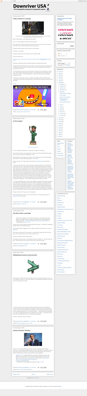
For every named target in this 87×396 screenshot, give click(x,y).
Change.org (59, 204)
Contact (59, 151)
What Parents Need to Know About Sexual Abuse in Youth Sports (70, 176)
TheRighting (59, 263)
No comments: (33, 109)
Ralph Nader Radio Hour (62, 242)
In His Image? (18, 121)
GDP (17, 323)
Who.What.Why (60, 269)
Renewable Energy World (62, 249)
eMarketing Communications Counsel (65, 209)
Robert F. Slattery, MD (62, 251)
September (62, 89)
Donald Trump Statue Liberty (33, 147)
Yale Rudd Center (61, 271)
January (62, 115)
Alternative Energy (61, 195)
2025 (60, 71)
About (58, 146)
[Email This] (40, 109)
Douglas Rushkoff (61, 207)
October (62, 88)
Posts (60, 53)
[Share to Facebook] (44, 109)
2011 (60, 130)
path (20, 323)
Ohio (26, 245)
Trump (22, 204)
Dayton (18, 245)
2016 (60, 121)
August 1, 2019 (40, 362)
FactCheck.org (60, 211)
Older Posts (50, 374)
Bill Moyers (59, 200)
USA (25, 204)
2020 (60, 80)
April (61, 109)
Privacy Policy (60, 153)
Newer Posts (16, 374)
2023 (60, 75)
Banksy (58, 198)
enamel (25, 111)
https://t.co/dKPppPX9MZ (30, 220)
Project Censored (61, 236)
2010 (60, 132)
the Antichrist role (39, 161)
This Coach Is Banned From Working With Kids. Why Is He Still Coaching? (70, 169)
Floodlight (59, 213)
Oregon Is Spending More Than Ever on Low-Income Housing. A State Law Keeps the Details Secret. (70, 159)
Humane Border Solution (21, 330)
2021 (60, 78)
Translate (68, 65)
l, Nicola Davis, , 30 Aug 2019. (32, 59)
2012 (60, 129)
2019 (60, 82)
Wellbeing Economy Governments (25, 255)
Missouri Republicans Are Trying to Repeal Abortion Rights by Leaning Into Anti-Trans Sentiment (70, 148)
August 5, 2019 (26, 222)
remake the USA (16, 196)
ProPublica (59, 238)
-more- (14, 83)
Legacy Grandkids (61, 222)
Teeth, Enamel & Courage (22, 19)
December (62, 84)
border (17, 369)
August (61, 91)
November (62, 86)
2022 (60, 77)
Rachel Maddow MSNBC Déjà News (65, 240)
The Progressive (60, 258)
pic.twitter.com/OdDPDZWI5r (22, 360)
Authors (59, 148)
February (62, 113)
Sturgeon (23, 323)
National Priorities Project (62, 229)
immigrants (29, 369)
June (61, 106)
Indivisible (59, 218)
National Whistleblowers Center (64, 231)
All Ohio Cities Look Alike (22, 213)
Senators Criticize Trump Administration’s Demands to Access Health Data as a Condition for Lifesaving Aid (70, 185)
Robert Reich (60, 254)
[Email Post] (38, 109)
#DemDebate (46, 358)
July (61, 104)
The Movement (60, 155)
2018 (60, 117)
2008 (60, 136)
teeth (29, 111)
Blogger (59, 386)
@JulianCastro (19, 355)
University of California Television (64, 267)
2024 (60, 73)
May (61, 108)
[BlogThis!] (42, 109)
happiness (22, 245)
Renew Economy (61, 247)
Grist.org (59, 215)
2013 (60, 127)
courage (18, 111)
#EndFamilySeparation (32, 359)
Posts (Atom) (36, 378)
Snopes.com (60, 256)
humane (24, 369)
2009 (60, 134)
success (27, 323)
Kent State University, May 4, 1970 (64, 220)
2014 (60, 125)
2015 (60, 123)
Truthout (59, 265)
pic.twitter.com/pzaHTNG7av (43, 220)
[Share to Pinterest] (46, 109)
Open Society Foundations (63, 233)
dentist (21, 111)
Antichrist (36, 158)
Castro (21, 369)
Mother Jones (60, 227)
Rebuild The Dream (61, 245)
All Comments (62, 55)
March (61, 111)
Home (33, 374)
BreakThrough (60, 202)
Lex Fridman (60, 224)
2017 (60, 119)
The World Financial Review (63, 260)
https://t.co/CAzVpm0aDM (21, 359)
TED (31, 323)
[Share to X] (43, 109)
